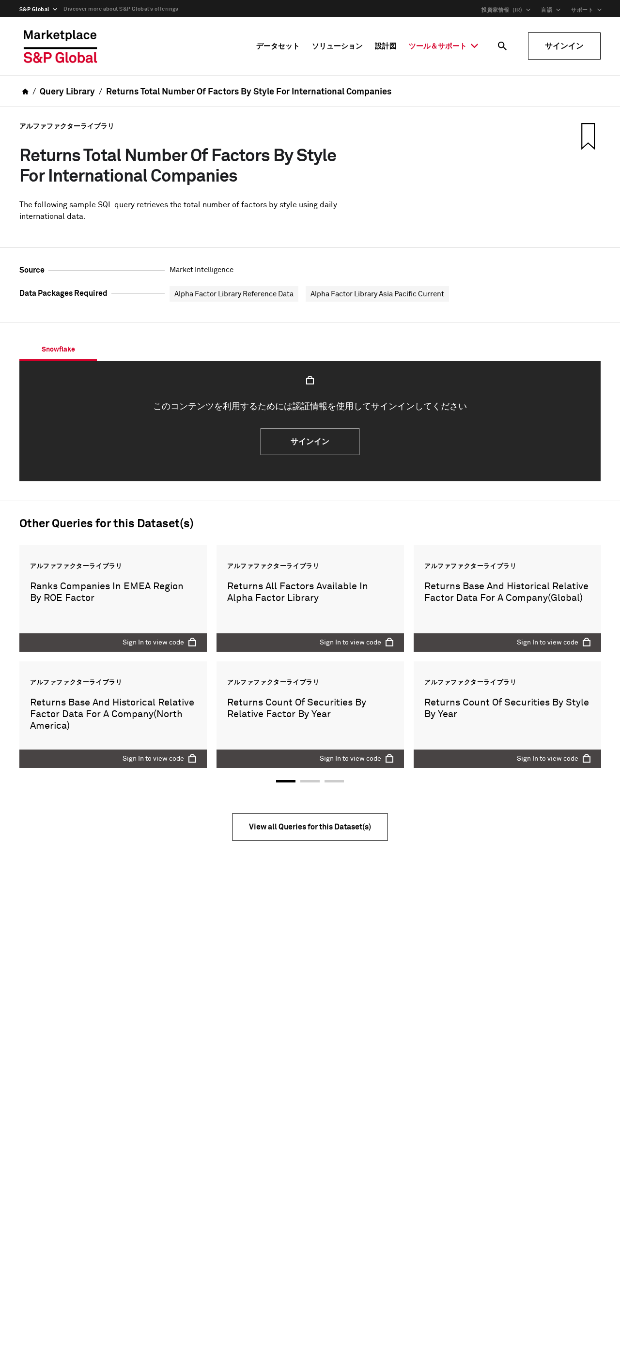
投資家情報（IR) (501, 10)
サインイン (564, 46)
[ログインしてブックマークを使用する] (587, 136)
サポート (582, 10)
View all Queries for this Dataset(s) (310, 827)
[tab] (58, 349)
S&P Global (34, 9)
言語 (546, 10)
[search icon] (502, 46)
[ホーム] (60, 46)
